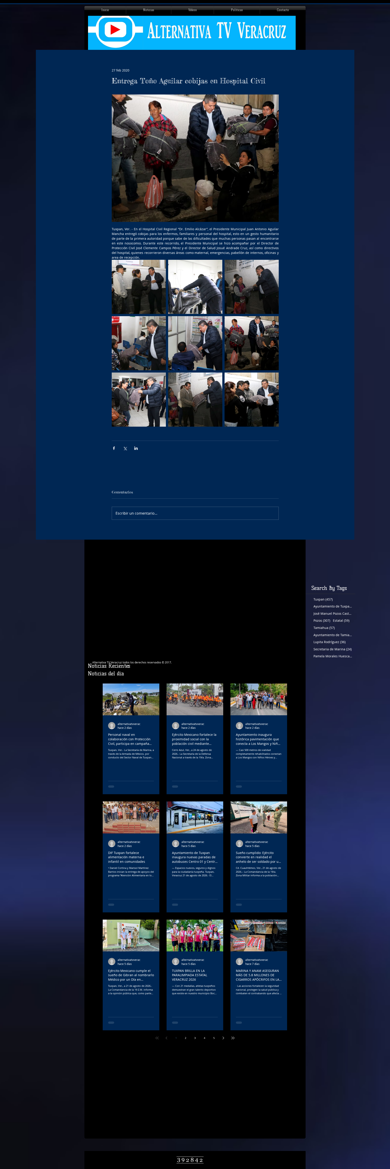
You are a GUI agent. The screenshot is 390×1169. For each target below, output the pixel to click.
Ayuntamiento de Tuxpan (332, 606)
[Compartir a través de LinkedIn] (136, 448)
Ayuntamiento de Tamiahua (332, 635)
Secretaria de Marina (332, 649)
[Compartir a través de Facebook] (114, 448)
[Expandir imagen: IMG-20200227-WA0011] (139, 287)
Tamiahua (324, 628)
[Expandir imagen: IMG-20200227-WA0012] (139, 400)
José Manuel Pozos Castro (332, 613)
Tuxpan (323, 599)
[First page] (157, 1038)
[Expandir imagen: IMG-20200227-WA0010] (252, 343)
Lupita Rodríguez (329, 642)
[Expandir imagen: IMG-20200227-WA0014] (252, 287)
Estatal (341, 620)
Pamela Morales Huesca (332, 656)
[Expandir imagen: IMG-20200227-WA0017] (195, 400)
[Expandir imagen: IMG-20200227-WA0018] (252, 400)
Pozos (321, 620)
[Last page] (233, 1038)
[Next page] (223, 1038)
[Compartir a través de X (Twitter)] (125, 448)
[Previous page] (166, 1038)
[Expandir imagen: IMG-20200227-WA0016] (139, 343)
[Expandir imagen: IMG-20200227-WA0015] (195, 343)
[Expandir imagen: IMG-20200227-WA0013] (195, 287)
